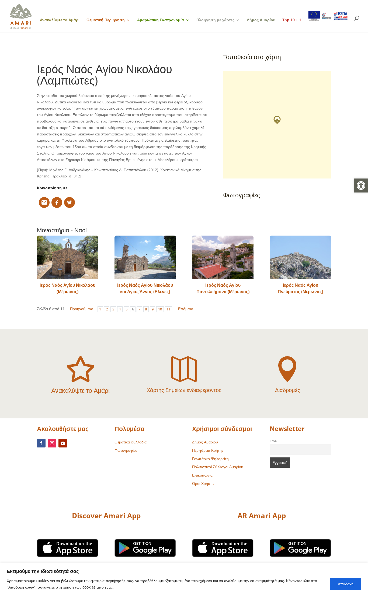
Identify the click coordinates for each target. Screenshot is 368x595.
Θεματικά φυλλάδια (130, 441)
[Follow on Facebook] (41, 443)
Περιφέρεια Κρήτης (208, 450)
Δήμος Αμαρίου (261, 20)
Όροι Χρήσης (203, 483)
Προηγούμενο (81, 308)
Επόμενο (185, 308)
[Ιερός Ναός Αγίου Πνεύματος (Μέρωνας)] (300, 257)
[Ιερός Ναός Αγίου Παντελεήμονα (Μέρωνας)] (223, 257)
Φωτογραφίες (125, 450)
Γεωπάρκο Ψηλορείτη (210, 458)
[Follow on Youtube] (62, 443)
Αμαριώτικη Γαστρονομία (160, 20)
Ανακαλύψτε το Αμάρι (59, 20)
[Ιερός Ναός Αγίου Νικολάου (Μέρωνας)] (67, 257)
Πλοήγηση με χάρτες (215, 20)
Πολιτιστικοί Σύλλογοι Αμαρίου (217, 466)
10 (160, 309)
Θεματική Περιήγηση (105, 20)
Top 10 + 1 (291, 20)
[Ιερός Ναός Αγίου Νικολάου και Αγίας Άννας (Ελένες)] (145, 257)
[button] (361, 185)
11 (168, 309)
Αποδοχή (345, 583)
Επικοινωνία (202, 475)
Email (274, 441)
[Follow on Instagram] (52, 443)
